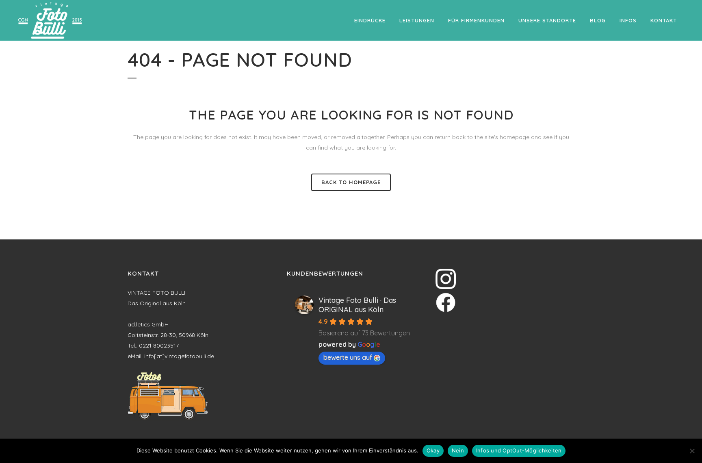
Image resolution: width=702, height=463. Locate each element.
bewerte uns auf (347, 357)
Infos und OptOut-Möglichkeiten (519, 450)
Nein (458, 450)
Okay (433, 450)
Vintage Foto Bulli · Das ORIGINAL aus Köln (357, 305)
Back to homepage (351, 182)
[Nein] (692, 451)
